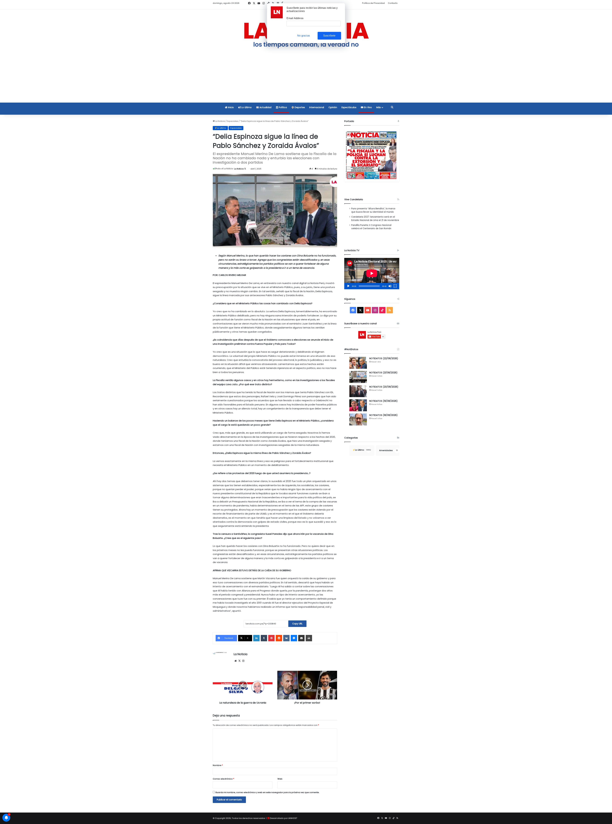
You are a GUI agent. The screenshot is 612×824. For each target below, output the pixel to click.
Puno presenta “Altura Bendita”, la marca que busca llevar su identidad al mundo (373, 210)
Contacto (393, 3)
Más (378, 107)
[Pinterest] (271, 638)
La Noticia (220, 121)
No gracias (303, 35)
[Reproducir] (348, 286)
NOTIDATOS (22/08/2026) (383, 358)
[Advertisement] (306, 80)
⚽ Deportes (298, 107)
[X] (239, 661)
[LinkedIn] (256, 638)
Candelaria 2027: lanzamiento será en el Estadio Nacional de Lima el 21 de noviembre (375, 218)
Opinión (332, 107)
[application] (371, 273)
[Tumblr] (264, 638)
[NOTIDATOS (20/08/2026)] (358, 391)
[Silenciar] (390, 286)
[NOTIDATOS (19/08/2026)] (358, 405)
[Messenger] (294, 638)
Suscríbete (329, 35)
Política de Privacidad (373, 3)
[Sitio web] (235, 661)
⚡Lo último (220, 128)
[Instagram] (243, 661)
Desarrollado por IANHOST (283, 818)
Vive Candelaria (353, 199)
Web (279, 778)
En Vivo (367, 107)
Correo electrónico (223, 778)
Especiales (232, 121)
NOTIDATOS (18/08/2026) (383, 415)
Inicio (230, 107)
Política (282, 107)
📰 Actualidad (263, 107)
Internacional (316, 107)
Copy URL (297, 623)
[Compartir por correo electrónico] (301, 638)
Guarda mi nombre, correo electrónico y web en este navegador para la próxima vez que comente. (267, 792)
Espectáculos (349, 107)
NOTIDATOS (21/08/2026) (383, 372)
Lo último (246, 107)
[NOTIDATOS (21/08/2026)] (358, 377)
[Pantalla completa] (395, 286)
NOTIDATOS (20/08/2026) (383, 386)
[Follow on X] (245, 168)
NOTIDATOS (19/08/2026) (383, 401)
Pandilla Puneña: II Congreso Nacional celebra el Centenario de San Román (371, 227)
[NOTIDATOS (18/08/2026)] (358, 419)
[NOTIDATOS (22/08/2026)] (358, 363)
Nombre (218, 765)
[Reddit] (279, 638)
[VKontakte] (286, 638)
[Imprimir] (309, 638)
